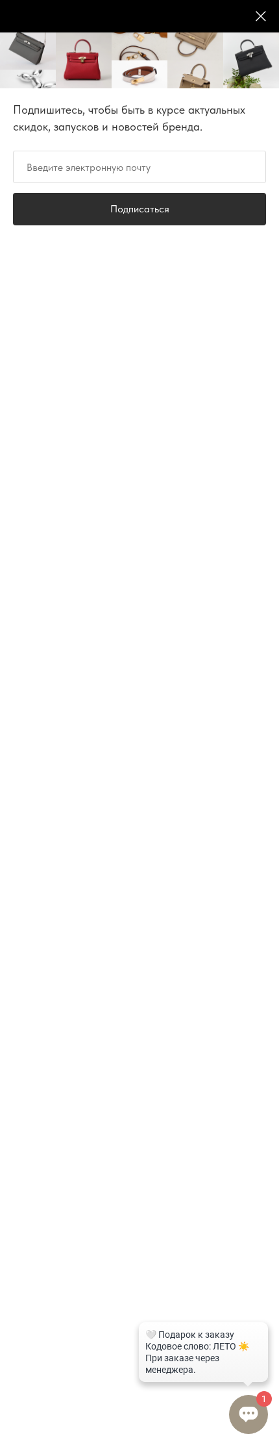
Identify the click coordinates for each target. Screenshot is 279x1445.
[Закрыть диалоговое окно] (261, 16)
